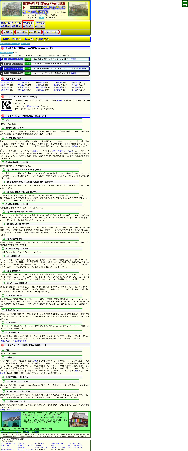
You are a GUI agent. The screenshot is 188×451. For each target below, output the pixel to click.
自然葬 (74, 146)
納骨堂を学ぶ (39, 443)
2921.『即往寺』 (34, 32)
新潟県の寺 (58, 87)
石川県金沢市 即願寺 (13, 59)
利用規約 (35, 432)
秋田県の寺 (58, 83)
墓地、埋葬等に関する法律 (62, 151)
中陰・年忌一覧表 (74, 443)
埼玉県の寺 (76, 85)
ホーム (41, 18)
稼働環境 (26, 432)
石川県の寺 (4, 90)
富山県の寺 (76, 87)
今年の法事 (5, 445)
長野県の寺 (58, 90)
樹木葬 (2, 373)
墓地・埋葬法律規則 (75, 445)
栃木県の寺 (40, 85)
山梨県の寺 (40, 90)
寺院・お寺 (5, 447)
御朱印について (56, 445)
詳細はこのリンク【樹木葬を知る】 (14, 341)
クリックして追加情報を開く (13, 439)
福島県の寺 (4, 85)
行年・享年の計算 (41, 447)
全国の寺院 (25, 44)
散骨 (35, 151)
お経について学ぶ (7, 450)
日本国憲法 (38, 445)
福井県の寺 (22, 90)
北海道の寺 (4, 83)
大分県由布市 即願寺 (13, 73)
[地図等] (74, 59)
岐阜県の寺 (76, 90)
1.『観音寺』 (8, 32)
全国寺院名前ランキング (9, 44)
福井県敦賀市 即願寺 (13, 64)
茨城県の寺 (22, 85)
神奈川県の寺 (41, 87)
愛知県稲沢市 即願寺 (13, 69)
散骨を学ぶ (22, 447)
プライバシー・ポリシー (11, 432)
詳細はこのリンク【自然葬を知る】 (14, 410)
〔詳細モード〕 (6, 52)
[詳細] (27, 59)
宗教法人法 (22, 443)
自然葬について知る (58, 447)
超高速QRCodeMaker (32, 106)
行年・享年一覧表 (57, 443)
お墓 (35, 361)
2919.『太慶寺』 (22, 32)
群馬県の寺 (58, 85)
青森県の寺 (22, 83)
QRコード (59, 100)
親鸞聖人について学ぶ (25, 445)
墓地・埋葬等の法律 (8, 443)
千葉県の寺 (4, 87)
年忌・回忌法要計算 (75, 447)
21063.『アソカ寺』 (51, 32)
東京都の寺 (22, 87)
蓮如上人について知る (25, 450)
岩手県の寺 (40, 83)
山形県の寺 (76, 83)
